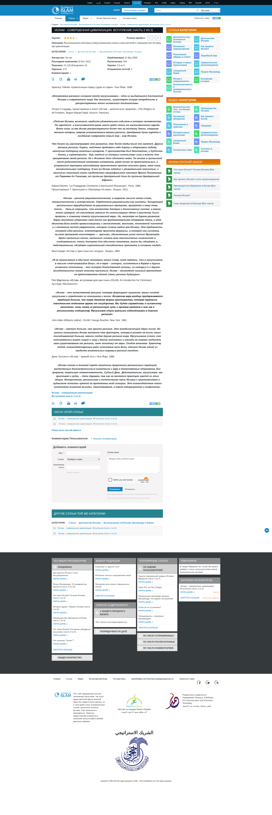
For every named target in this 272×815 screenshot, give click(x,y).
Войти (117, 10)
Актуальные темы (182, 150)
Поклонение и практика (180, 125)
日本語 (164, 3)
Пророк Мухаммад (210, 72)
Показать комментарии (105, 439)
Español (107, 3)
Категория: (59, 52)
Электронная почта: (58, 466)
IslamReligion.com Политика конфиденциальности (152, 679)
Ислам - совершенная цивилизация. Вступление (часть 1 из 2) (72, 394)
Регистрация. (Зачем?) (135, 10)
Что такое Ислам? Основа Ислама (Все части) (194, 171)
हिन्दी (190, 3)
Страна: (61, 459)
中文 (156, 3)
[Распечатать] (68, 79)
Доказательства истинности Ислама (181, 39)
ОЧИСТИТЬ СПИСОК (211, 598)
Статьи (72, 18)
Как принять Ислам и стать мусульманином (196, 179)
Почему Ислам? (182, 195)
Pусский (137, 3)
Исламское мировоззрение (181, 47)
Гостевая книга (129, 18)
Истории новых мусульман (181, 133)
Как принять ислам (207, 117)
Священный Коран (179, 71)
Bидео (86, 18)
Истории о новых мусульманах (182, 63)
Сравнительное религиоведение (209, 63)
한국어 (207, 3)
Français (117, 3)
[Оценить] (53, 79)
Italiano (173, 3)
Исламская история (206, 79)
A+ (158, 38)
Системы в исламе (206, 149)
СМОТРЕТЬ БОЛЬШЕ (62, 650)
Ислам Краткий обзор (106, 18)
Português (147, 3)
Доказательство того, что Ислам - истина (182, 109)
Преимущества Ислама (208, 109)
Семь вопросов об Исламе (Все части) (193, 203)
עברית (216, 3)
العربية (98, 3)
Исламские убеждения (179, 117)
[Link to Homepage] (62, 10)
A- (150, 38)
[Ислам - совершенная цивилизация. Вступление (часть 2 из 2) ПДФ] (75, 79)
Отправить (115, 489)
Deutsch (127, 3)
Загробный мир (209, 55)
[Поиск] (197, 10)
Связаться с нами (201, 18)
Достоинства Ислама (68, 25)
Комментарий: (113, 453)
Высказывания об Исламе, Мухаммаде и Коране (98, 25)
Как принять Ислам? (207, 47)
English (89, 3)
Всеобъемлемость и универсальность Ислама (183, 88)
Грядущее (206, 125)
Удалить (216, 592)
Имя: (61, 453)
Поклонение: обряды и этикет (182, 55)
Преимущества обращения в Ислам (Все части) (195, 187)
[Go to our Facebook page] (199, 682)
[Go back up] (266, 530)
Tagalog (182, 3)
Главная (58, 18)
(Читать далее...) (60, 579)
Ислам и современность (181, 79)
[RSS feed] (217, 682)
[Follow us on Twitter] (208, 682)
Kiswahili (198, 3)
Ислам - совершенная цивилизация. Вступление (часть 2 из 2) (87, 424)
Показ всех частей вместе (66, 430)
